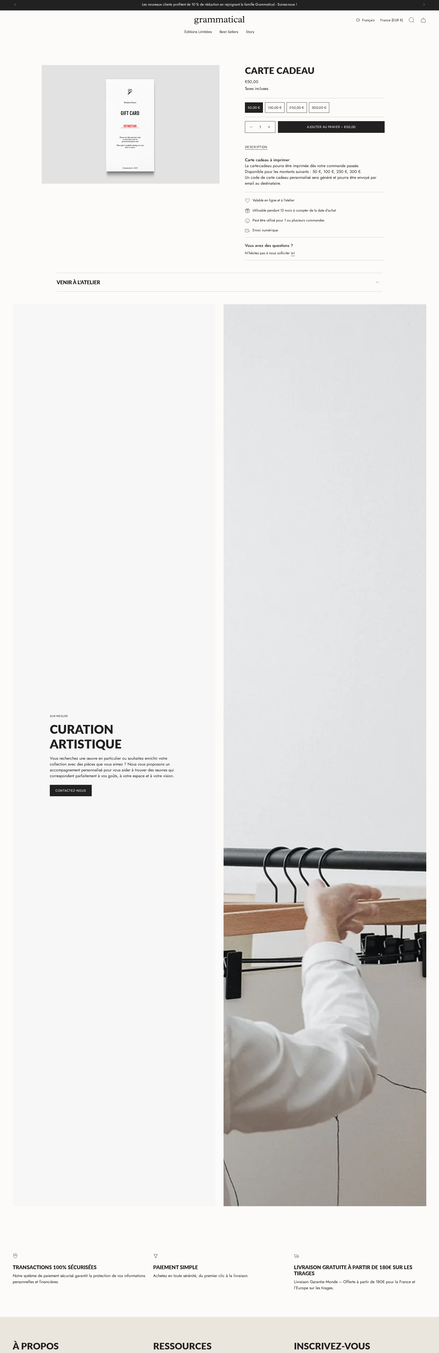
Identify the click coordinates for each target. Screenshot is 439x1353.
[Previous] (15, 4)
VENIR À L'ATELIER (78, 282)
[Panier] (423, 20)
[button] (198, 32)
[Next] (424, 4)
